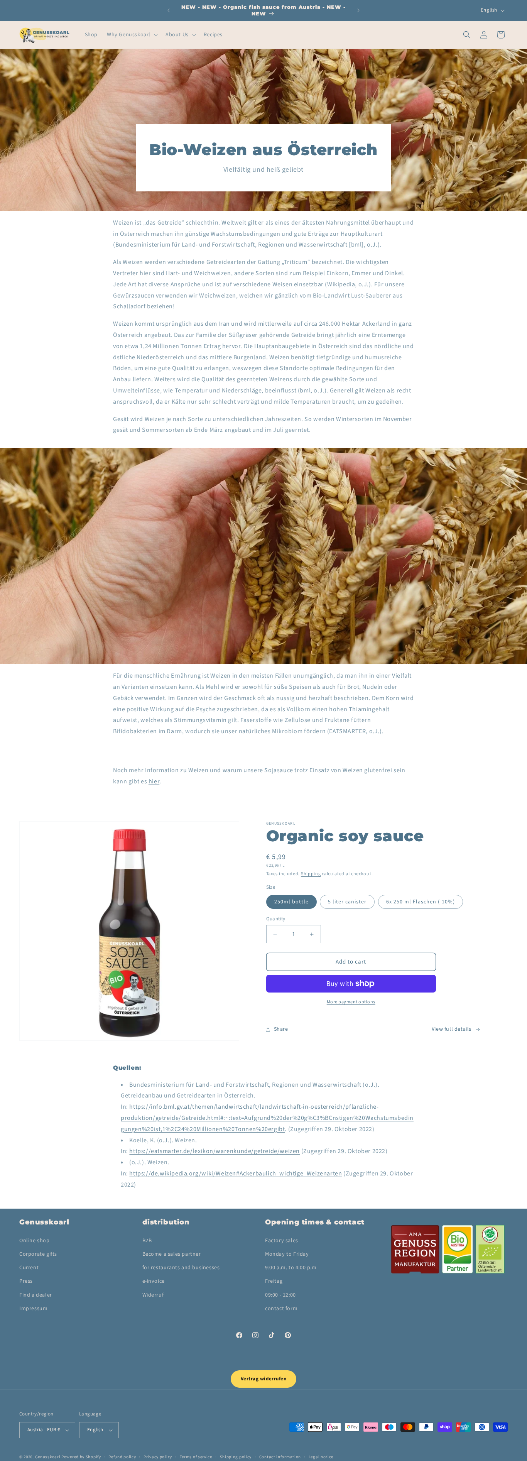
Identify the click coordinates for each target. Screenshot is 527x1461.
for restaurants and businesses (181, 1268)
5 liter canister (347, 902)
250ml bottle (291, 902)
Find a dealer (35, 1295)
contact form (281, 1308)
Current (29, 1268)
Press (26, 1281)
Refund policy (122, 1456)
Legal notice (321, 1456)
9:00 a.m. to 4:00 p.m (291, 1268)
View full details (451, 1029)
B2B (147, 1241)
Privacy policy (158, 1456)
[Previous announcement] (168, 10)
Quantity (275, 918)
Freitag (273, 1281)
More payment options (351, 1002)
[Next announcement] (358, 10)
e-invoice (153, 1281)
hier (154, 781)
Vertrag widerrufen (263, 1378)
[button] (131, 35)
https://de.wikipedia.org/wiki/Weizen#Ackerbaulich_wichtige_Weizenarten (235, 1173)
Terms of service (196, 1456)
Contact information (280, 1456)
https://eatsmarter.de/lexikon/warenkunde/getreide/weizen (214, 1151)
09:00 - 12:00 (280, 1295)
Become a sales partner (171, 1254)
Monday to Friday (287, 1254)
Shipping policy (236, 1456)
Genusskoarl (48, 1457)
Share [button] (281, 1029)
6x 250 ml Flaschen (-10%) (420, 902)
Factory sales (281, 1241)
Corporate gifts (38, 1254)
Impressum (33, 1308)
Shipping (311, 874)
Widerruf (153, 1295)
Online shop (34, 1241)
